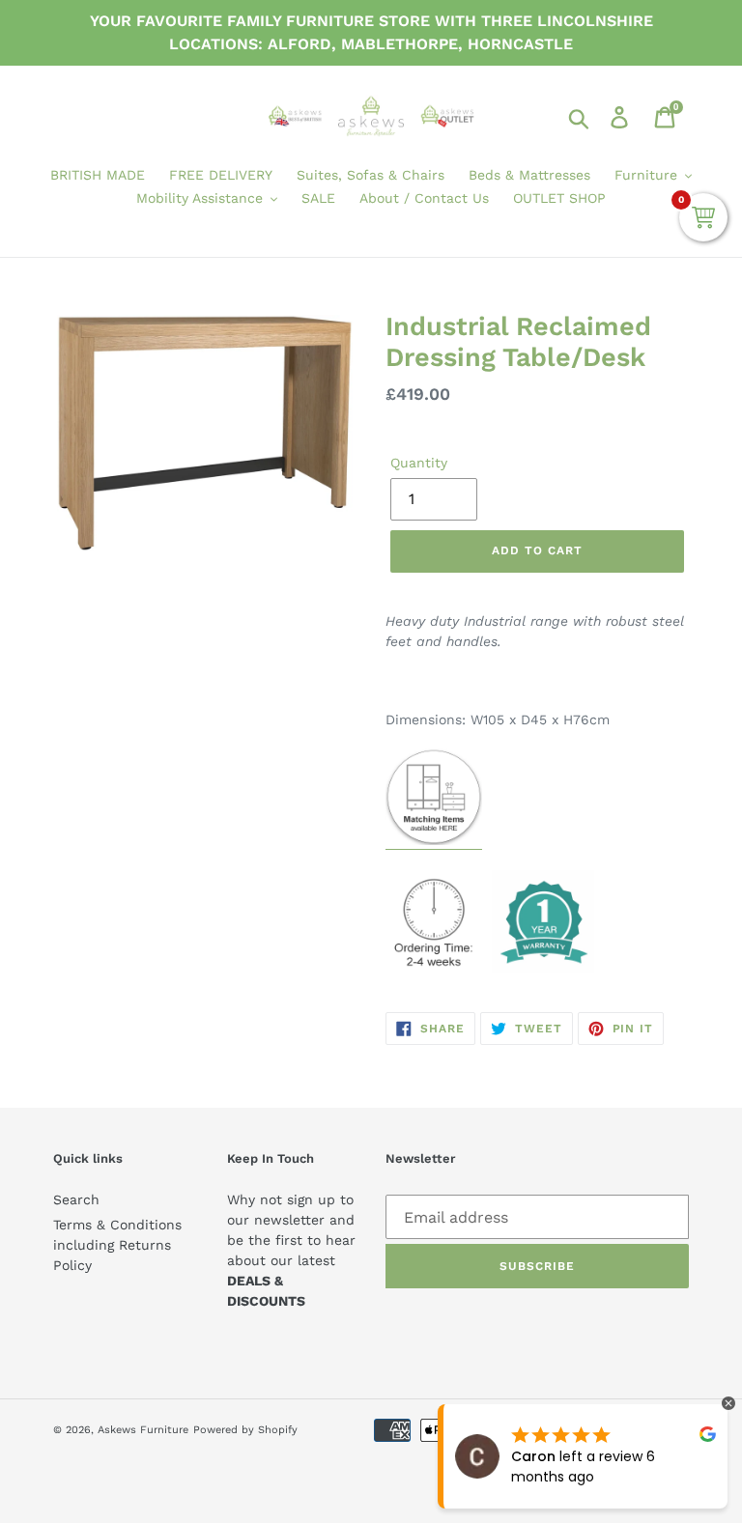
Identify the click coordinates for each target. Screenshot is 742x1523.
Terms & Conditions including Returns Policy (117, 1245)
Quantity (418, 462)
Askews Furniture (143, 1430)
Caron (533, 1456)
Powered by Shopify (245, 1430)
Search (76, 1199)
